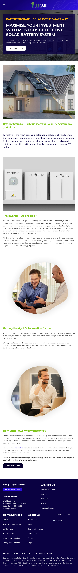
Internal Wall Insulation (12, 524)
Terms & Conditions (12, 553)
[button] (4, 5)
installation (19, 448)
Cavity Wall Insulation (11, 543)
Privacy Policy (27, 553)
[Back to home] (39, 5)
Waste (43, 503)
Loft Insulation (8, 529)
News (30, 524)
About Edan (33, 520)
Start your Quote (13, 466)
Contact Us (32, 533)
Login (30, 543)
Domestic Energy (47, 508)
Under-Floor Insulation (11, 538)
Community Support (36, 529)
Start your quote (16, 48)
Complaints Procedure (43, 553)
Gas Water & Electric (49, 490)
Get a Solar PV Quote (12, 489)
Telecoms (44, 494)
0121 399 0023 (10, 496)
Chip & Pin (44, 499)
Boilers (5, 520)
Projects (31, 538)
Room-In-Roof (8, 533)
